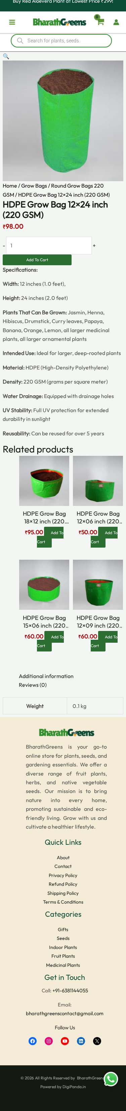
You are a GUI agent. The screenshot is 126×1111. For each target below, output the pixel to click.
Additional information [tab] (46, 676)
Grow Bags (34, 185)
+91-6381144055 (70, 990)
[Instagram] (49, 1041)
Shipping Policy (63, 893)
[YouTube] (65, 1041)
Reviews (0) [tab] (33, 684)
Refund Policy (63, 884)
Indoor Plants (63, 947)
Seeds (63, 938)
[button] (6, 56)
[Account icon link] (116, 22)
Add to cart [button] (50, 537)
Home (10, 185)
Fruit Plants (63, 956)
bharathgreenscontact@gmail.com (64, 1013)
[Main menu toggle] (12, 22)
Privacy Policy (63, 875)
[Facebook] (33, 1041)
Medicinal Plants (63, 965)
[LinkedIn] (81, 1041)
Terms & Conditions (63, 902)
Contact (63, 866)
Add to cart (37, 259)
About (63, 858)
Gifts (63, 929)
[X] (97, 1041)
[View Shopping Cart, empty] (100, 22)
